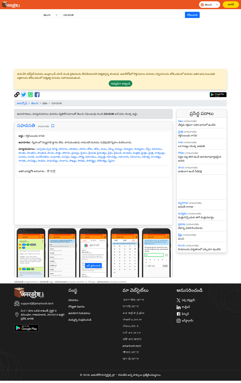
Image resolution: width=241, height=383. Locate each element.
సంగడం (22, 157)
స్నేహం (111, 160)
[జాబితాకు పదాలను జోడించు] (52, 126)
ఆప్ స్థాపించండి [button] (93, 265)
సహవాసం (135, 157)
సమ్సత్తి (101, 157)
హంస (181, 167)
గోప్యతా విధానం (76, 306)
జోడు (90, 149)
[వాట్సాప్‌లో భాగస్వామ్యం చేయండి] (31, 94)
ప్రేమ (110, 153)
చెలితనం (73, 149)
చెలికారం (63, 149)
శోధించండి (192, 15)
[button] (26, 252)
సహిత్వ (146, 157)
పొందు (50, 153)
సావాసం (63, 160)
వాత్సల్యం (160, 153)
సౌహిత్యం (102, 160)
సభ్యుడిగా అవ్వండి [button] (120, 83)
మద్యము (183, 213)
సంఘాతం (55, 157)
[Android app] (26, 327)
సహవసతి (26, 125)
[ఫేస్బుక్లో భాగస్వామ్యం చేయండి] (37, 94)
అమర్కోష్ (22, 103)
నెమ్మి (110, 149)
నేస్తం (148, 149)
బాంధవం (127, 153)
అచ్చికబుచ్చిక (44, 149)
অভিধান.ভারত (131, 339)
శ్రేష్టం (180, 234)
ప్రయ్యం (75, 153)
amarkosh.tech (131, 346)
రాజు (180, 142)
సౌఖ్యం (72, 160)
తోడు (96, 149)
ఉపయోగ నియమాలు (79, 313)
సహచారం (123, 157)
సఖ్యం (74, 157)
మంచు (181, 245)
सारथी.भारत (130, 359)
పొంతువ (41, 153)
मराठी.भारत (130, 306)
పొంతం (22, 153)
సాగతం (22, 160)
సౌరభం (81, 160)
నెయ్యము (139, 149)
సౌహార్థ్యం (91, 160)
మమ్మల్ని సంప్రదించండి (79, 319)
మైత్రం (144, 153)
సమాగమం (90, 157)
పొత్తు (58, 153)
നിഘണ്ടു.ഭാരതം (131, 319)
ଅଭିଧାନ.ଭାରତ (131, 333)
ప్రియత (92, 153)
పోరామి (66, 153)
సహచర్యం (112, 157)
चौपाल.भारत (130, 352)
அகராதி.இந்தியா (133, 313)
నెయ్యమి (128, 149)
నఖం (180, 121)
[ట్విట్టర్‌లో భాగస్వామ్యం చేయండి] (24, 94)
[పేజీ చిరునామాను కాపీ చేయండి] (17, 94)
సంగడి (31, 157)
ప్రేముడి (117, 153)
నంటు (104, 149)
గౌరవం (181, 153)
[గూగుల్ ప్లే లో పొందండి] (218, 94)
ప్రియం (83, 153)
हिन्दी (51, 171)
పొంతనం (31, 153)
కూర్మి (54, 149)
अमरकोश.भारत (133, 300)
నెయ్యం (118, 149)
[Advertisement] (120, 43)
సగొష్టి (81, 157)
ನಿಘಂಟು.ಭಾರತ (130, 326)
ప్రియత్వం (102, 153)
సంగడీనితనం (42, 157)
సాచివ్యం (31, 160)
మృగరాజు (183, 203)
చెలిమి (82, 149)
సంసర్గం (65, 157)
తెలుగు (34, 103)
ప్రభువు (181, 224)
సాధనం (41, 160)
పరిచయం (157, 149)
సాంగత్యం (156, 157)
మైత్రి (150, 153)
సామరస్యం (52, 160)
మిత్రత (136, 153)
